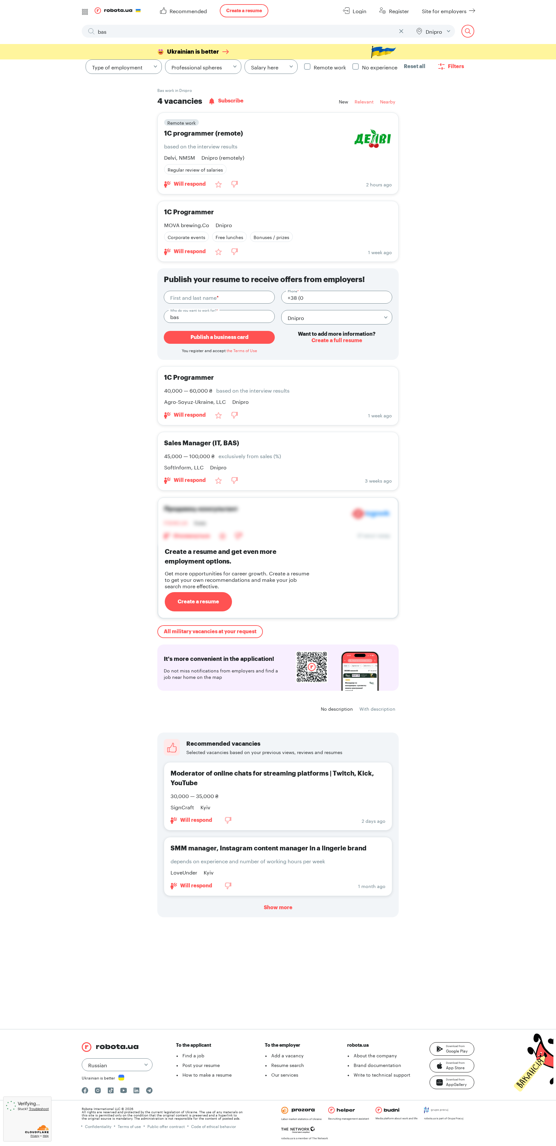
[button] (452, 1049)
